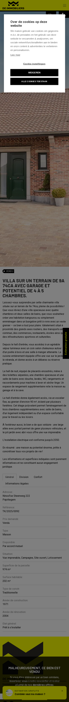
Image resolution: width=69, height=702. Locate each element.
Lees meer (15, 55)
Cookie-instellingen (34, 64)
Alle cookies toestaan (34, 81)
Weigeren (34, 72)
